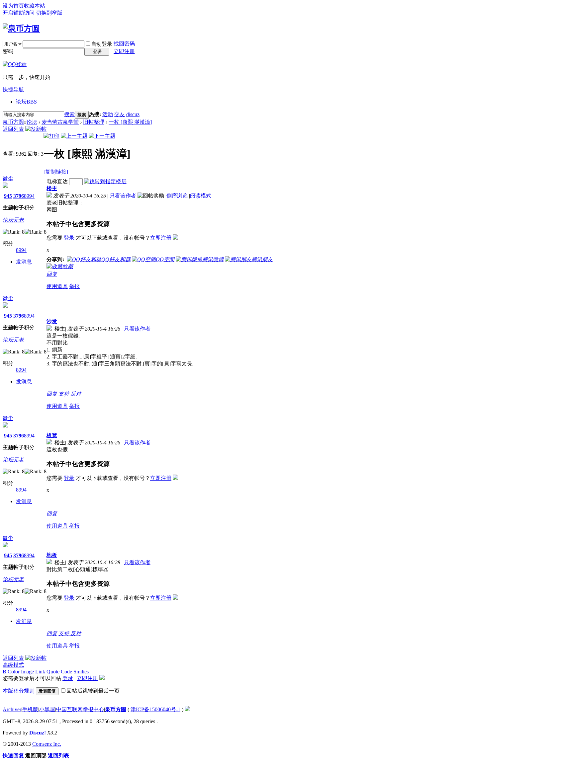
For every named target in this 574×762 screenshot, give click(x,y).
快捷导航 (13, 89)
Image (27, 671)
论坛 (26, 102)
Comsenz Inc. (46, 744)
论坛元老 (13, 220)
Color (14, 671)
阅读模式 (200, 195)
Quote (53, 671)
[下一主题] (102, 136)
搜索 (69, 114)
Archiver (12, 709)
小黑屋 (47, 709)
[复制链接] (56, 172)
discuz (133, 114)
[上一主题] (74, 136)
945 (8, 196)
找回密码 (124, 43)
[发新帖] (36, 129)
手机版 (30, 709)
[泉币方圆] (21, 28)
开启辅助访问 (19, 13)
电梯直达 (57, 181)
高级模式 (13, 665)
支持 (64, 394)
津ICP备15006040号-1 (155, 709)
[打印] (51, 136)
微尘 (8, 179)
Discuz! (37, 732)
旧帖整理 (93, 122)
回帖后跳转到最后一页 (93, 691)
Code (66, 671)
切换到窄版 (49, 13)
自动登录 (101, 44)
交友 (119, 114)
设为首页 (13, 6)
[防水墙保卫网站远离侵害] (187, 709)
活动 (107, 114)
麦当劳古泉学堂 (60, 122)
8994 (29, 196)
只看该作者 (123, 195)
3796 (18, 196)
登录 (69, 238)
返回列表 (13, 129)
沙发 (52, 321)
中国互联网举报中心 (80, 709)
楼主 (52, 188)
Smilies (81, 671)
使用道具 (57, 286)
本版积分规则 (19, 691)
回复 (52, 274)
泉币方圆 (13, 122)
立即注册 (124, 51)
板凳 (52, 435)
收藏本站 (34, 6)
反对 (75, 394)
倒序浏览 (177, 195)
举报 (74, 286)
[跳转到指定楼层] (105, 181)
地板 (52, 555)
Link (40, 671)
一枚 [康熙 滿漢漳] (130, 122)
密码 (8, 51)
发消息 (24, 262)
